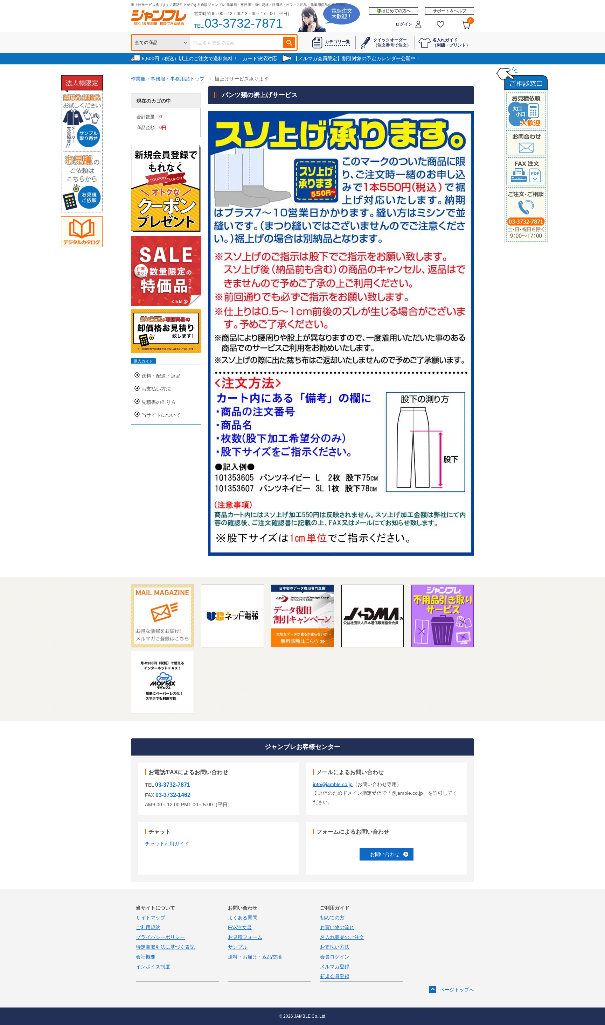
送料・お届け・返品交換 (255, 957)
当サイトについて (161, 415)
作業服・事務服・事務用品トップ (167, 79)
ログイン (404, 24)
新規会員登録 (334, 976)
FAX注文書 (240, 927)
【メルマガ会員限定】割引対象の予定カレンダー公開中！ (356, 58)
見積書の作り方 (158, 402)
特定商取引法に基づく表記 (165, 947)
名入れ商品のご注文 (342, 937)
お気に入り (440, 24)
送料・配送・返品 (161, 376)
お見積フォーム (245, 937)
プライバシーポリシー (160, 937)
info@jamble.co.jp (333, 784)
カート (470, 21)
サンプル (238, 947)
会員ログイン (334, 957)
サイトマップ (150, 917)
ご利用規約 (148, 927)
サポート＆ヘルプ (449, 10)
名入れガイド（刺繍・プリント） (451, 42)
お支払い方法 (156, 389)
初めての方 (332, 917)
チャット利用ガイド (167, 844)
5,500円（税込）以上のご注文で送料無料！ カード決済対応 (209, 58)
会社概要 (145, 957)
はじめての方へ (396, 10)
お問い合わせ (384, 854)
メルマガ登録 (334, 966)
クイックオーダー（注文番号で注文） (392, 42)
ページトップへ (457, 989)
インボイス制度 (153, 966)
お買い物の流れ (337, 927)
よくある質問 (242, 917)
